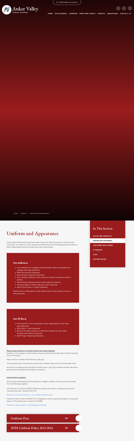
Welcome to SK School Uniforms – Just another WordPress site (30, 395)
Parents (24, 213)
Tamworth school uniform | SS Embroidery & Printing (26, 405)
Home (16, 213)
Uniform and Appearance (39, 213)
